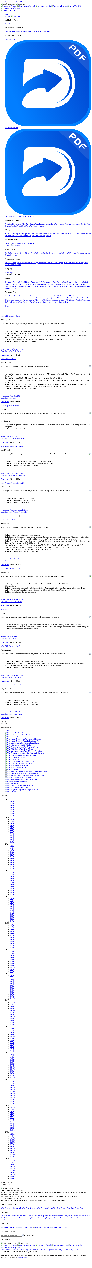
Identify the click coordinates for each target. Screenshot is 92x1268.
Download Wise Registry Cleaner (13, 438)
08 (12, 801)
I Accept (4, 1261)
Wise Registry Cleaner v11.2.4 (11, 406)
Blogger (49, 1250)
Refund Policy (68, 1250)
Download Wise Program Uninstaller (14, 512)
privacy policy (23, 1257)
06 (12, 805)
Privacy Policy (57, 1250)
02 (12, 813)
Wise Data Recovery (29, 1208)
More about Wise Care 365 (10, 396)
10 (12, 824)
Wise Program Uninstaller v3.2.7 (12, 483)
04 (12, 809)
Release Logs (23, 1250)
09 (12, 826)
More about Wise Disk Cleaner (12, 349)
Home (3, 1250)
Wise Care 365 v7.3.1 (8, 520)
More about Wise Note (9, 636)
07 (12, 803)
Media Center (25, 2)
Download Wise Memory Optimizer (13, 475)
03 (12, 811)
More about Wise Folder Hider (12, 712)
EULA (75, 1250)
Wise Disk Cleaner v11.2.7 (10, 568)
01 (12, 815)
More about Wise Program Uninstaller (14, 510)
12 (12, 820)
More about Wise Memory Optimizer (14, 473)
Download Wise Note (8, 638)
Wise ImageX (16, 1208)
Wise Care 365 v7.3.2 (8, 359)
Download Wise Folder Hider (11, 714)
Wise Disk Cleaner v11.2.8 (10, 316)
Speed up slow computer (9, 1216)
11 (12, 822)
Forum (8, 1250)
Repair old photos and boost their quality (33, 1216)
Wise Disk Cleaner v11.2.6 (10, 646)
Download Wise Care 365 (10, 398)
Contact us (14, 1250)
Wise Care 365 (6, 1208)
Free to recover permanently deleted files (62, 1216)
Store (7, 306)
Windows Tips (40, 1250)
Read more (5, 355)
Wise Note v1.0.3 (7, 609)
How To (32, 1250)
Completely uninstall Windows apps (54, 1218)
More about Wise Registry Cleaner (13, 436)
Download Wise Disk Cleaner (11, 351)
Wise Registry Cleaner (45, 1208)
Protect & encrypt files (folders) (30, 1218)
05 (12, 807)
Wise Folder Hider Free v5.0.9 (11, 685)
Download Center (7, 2)
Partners (17, 2)
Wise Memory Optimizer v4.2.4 (12, 446)
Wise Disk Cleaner (59, 1208)
